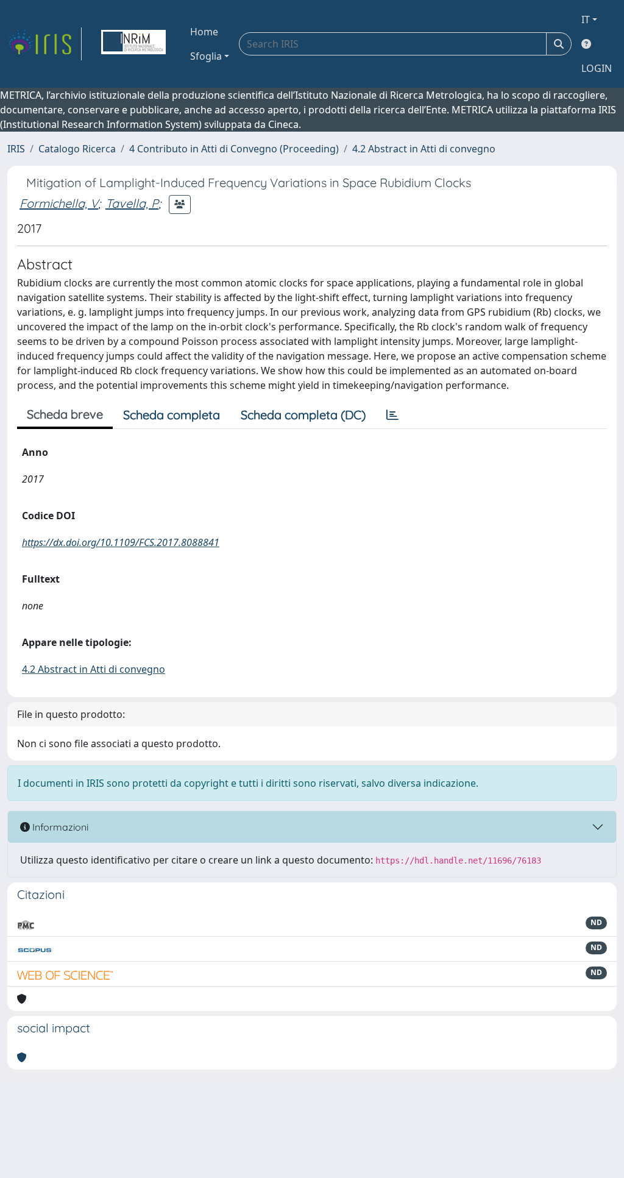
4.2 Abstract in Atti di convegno (423, 148)
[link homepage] (44, 43)
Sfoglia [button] (206, 56)
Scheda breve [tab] (65, 414)
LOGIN (596, 68)
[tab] (392, 415)
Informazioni (59, 827)
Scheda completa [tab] (171, 414)
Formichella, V (59, 203)
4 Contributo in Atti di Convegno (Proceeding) (234, 148)
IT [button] (585, 19)
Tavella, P (131, 203)
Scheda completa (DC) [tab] (303, 414)
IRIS (16, 148)
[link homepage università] (133, 43)
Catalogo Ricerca (77, 148)
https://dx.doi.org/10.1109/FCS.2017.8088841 (120, 542)
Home (204, 31)
